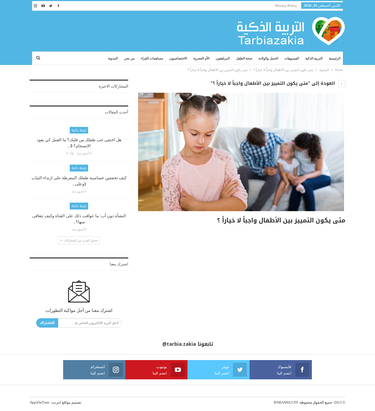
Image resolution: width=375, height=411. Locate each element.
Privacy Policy (286, 6)
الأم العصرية (201, 58)
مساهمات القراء (152, 58)
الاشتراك (47, 322)
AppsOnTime (39, 402)
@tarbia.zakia (179, 344)
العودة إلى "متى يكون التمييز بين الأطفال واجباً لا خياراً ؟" (273, 83)
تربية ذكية (79, 130)
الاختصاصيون (178, 58)
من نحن (129, 58)
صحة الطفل (244, 58)
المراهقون (223, 58)
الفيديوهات (291, 58)
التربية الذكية (314, 58)
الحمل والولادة (268, 58)
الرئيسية (334, 58)
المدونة (113, 58)
